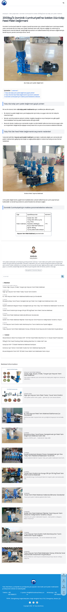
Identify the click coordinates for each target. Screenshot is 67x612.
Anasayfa (5, 13)
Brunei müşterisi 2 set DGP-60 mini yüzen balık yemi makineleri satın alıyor (26, 351)
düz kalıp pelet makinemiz (25, 109)
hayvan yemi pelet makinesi (23, 137)
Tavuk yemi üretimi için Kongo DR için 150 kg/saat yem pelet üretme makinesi (27, 310)
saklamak (14, 90)
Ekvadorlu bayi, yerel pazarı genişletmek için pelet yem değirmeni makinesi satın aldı (30, 301)
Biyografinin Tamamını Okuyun (33, 270)
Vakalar (5, 295)
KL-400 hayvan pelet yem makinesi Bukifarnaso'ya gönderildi (22, 296)
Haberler (5, 313)
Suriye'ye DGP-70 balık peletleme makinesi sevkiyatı (19, 344)
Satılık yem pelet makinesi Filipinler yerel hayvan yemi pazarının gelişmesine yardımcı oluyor (32, 320)
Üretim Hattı (6, 290)
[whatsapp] (37, 603)
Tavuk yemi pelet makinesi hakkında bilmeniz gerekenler (21, 315)
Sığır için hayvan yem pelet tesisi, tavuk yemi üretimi (19, 292)
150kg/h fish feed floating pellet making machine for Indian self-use (25, 341)
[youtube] (30, 603)
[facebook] (33, 603)
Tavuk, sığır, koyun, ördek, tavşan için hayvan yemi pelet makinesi (24, 287)
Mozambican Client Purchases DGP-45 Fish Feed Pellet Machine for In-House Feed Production (33, 338)
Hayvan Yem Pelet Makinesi (26, 233)
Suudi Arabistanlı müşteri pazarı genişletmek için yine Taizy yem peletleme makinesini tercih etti (33, 306)
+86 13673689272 (12, 593)
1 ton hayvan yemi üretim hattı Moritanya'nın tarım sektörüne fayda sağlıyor (28, 324)
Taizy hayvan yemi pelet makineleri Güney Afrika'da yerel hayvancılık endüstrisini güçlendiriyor (33, 329)
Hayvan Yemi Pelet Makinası (10, 285)
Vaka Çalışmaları (14, 13)
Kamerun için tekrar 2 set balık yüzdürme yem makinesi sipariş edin (24, 348)
